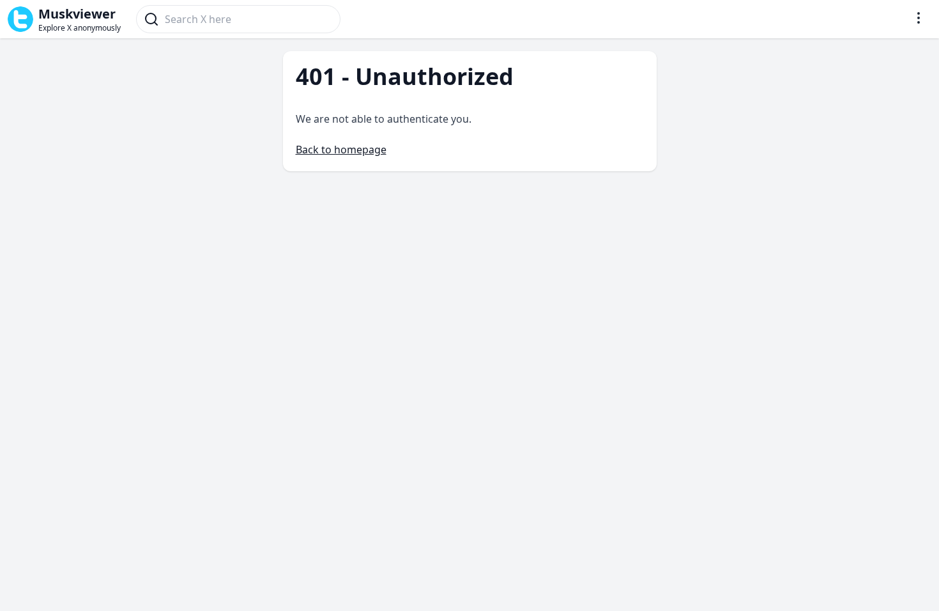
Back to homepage (341, 150)
